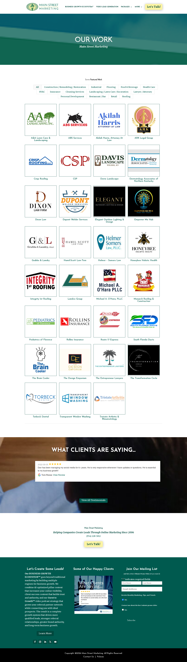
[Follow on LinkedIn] (45, 642)
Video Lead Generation (107, 7)
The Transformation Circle (143, 378)
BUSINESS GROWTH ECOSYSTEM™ (79, 7)
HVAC (42, 91)
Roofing (126, 96)
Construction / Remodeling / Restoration (65, 87)
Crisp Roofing (41, 179)
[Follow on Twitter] (50, 642)
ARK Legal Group (144, 138)
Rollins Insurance (75, 340)
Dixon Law (40, 220)
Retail (114, 96)
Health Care (149, 87)
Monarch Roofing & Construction (144, 300)
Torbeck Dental (41, 417)
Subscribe (131, 620)
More (137, 7)
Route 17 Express (109, 340)
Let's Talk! (93, 544)
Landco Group (75, 299)
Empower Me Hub (143, 220)
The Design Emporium (75, 378)
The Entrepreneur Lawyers (109, 378)
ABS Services (75, 138)
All (37, 87)
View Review (59, 474)
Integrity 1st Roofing (40, 299)
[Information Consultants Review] (93, 613)
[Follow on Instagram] (40, 642)
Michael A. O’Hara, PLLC (109, 299)
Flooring (111, 87)
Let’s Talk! (154, 6)
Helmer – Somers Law (109, 260)
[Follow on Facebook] (35, 642)
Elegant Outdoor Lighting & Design (109, 221)
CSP (75, 179)
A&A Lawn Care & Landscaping (40, 139)
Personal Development (72, 96)
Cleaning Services (75, 91)
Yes (126, 600)
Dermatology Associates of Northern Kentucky (144, 180)
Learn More (45, 633)
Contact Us (88, 657)
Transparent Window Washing (75, 417)
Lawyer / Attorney (143, 91)
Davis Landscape (109, 179)
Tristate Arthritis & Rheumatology (109, 418)
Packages (125, 7)
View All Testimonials (93, 500)
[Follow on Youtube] (55, 642)
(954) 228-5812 (93, 536)
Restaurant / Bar (97, 96)
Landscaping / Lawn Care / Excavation (108, 91)
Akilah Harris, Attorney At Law (109, 139)
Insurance (55, 91)
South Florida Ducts (144, 340)
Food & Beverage (129, 87)
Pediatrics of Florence (40, 340)
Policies (100, 657)
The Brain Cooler (40, 378)
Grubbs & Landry (41, 260)
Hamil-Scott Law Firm (75, 260)
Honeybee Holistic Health (143, 260)
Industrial (96, 87)
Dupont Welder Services (75, 220)
